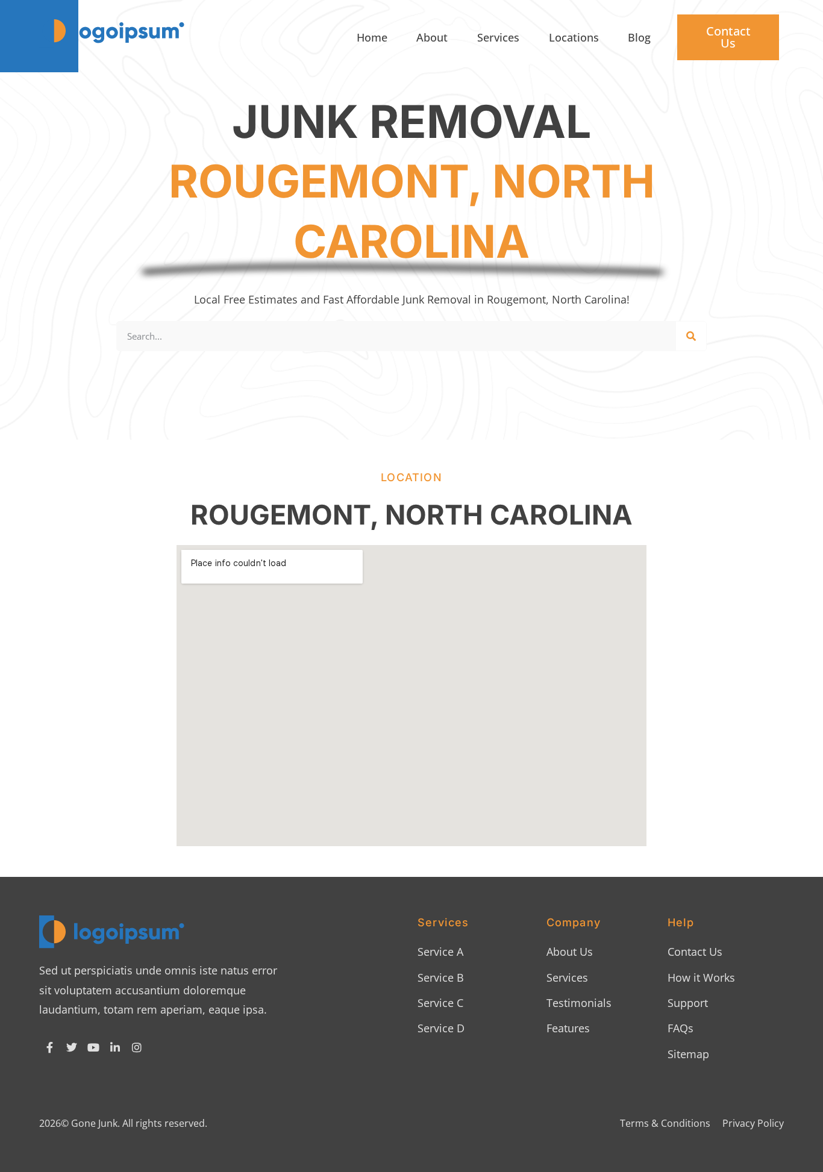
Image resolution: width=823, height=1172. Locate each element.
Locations (574, 37)
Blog (639, 37)
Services (498, 37)
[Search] (691, 336)
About (432, 37)
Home (372, 37)
